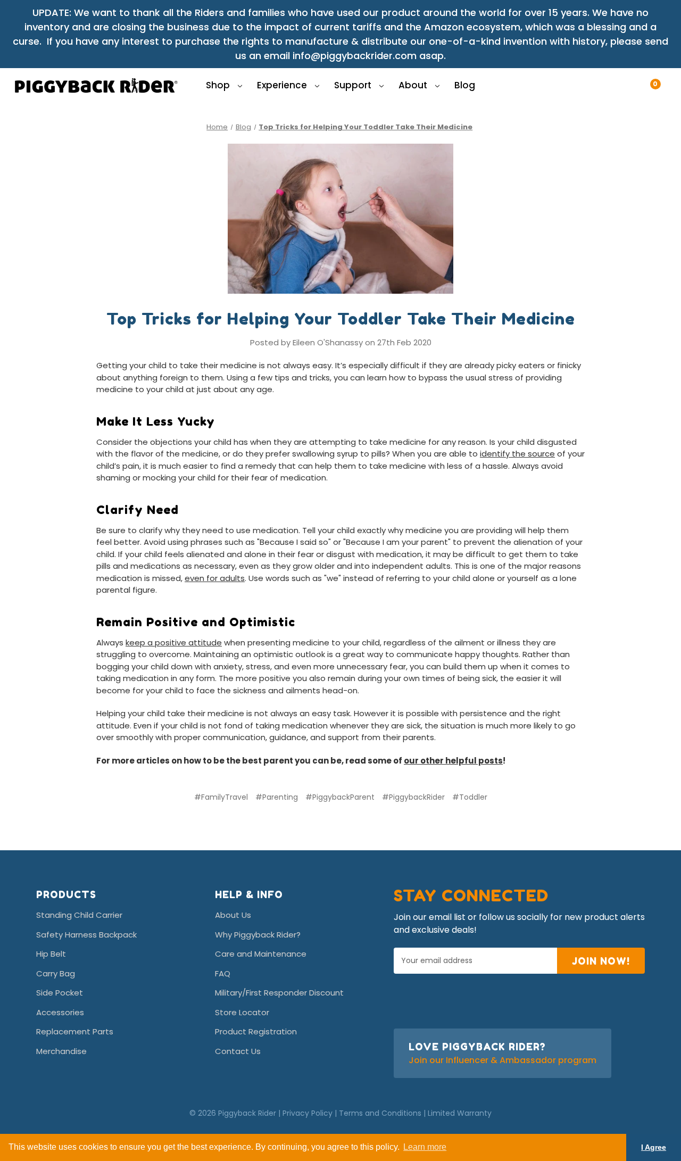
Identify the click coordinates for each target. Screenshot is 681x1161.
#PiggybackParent (340, 797)
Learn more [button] (424, 1146)
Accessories (60, 1012)
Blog (464, 85)
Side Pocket (59, 992)
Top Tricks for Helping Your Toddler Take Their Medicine (340, 318)
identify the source (517, 453)
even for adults (215, 578)
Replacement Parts (74, 1031)
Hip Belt (51, 953)
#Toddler (469, 797)
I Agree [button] (653, 1147)
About (413, 85)
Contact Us (238, 1051)
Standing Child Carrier (79, 914)
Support (353, 85)
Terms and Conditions (380, 1113)
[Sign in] (637, 78)
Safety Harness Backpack (86, 934)
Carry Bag (55, 973)
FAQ (222, 973)
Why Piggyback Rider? (258, 934)
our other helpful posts (453, 760)
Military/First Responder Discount (279, 992)
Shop (219, 85)
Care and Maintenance (260, 953)
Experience (283, 85)
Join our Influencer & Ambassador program (502, 1060)
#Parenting (276, 797)
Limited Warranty (460, 1113)
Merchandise (61, 1051)
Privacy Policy (308, 1113)
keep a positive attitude (174, 642)
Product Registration (256, 1031)
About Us (233, 914)
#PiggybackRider (413, 797)
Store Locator (242, 1012)
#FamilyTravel (221, 797)
